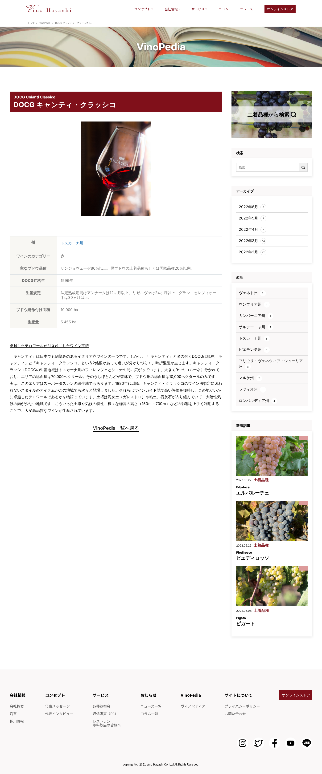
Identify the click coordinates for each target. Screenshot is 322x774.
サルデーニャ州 (255, 326)
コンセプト (142, 9)
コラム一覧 (149, 713)
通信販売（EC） (105, 713)
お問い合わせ (235, 713)
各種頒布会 (101, 706)
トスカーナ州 (72, 243)
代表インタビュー (59, 713)
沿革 (13, 713)
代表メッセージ (57, 706)
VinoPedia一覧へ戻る (116, 428)
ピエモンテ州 (253, 349)
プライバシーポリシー (242, 706)
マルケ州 (249, 377)
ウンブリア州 (253, 304)
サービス (198, 9)
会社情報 (171, 9)
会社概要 (17, 706)
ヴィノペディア (193, 706)
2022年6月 (251, 206)
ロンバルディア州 (257, 400)
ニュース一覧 (150, 706)
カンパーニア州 (255, 315)
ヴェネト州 (251, 292)
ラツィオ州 (251, 389)
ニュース (246, 9)
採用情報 (17, 721)
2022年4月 (251, 229)
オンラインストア (280, 9)
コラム (223, 9)
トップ (31, 22)
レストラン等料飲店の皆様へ (107, 723)
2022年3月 (252, 240)
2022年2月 (252, 252)
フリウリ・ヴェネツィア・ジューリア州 (271, 363)
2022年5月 (251, 218)
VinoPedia (44, 22)
